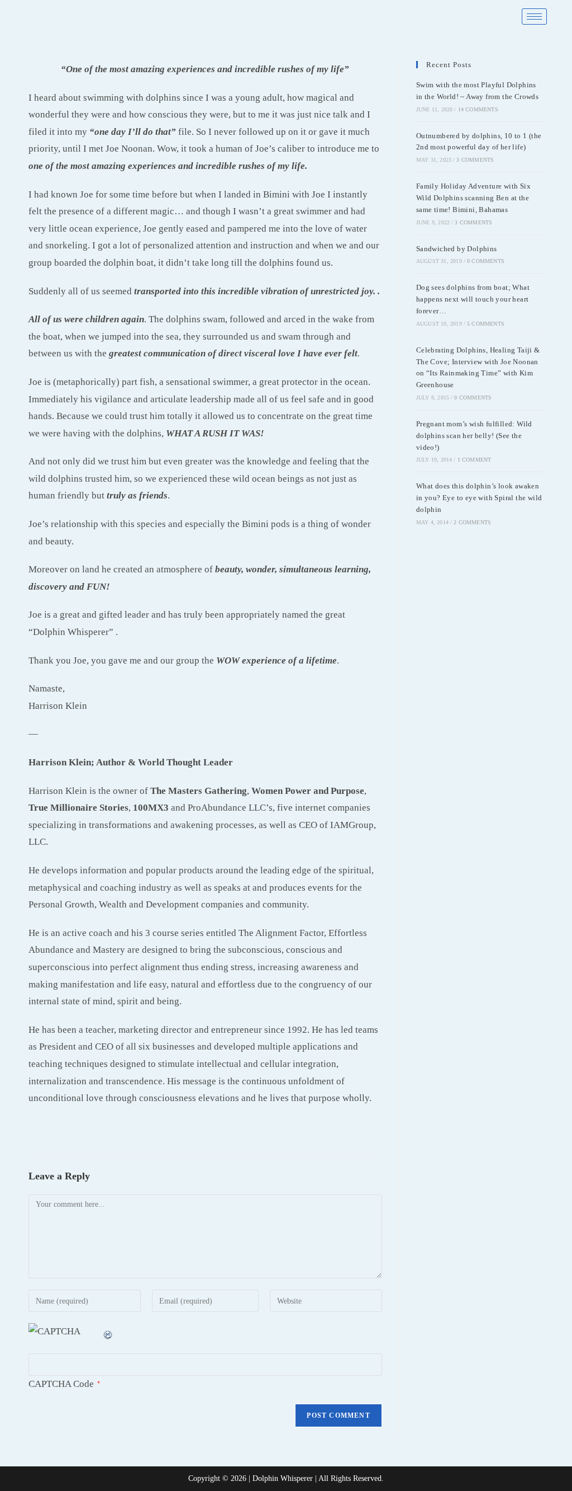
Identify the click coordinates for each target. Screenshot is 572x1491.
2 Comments (472, 522)
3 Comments (475, 160)
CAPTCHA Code (61, 1384)
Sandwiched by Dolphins (456, 248)
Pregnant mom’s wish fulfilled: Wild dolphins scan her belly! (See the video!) (474, 435)
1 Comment (474, 460)
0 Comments (485, 261)
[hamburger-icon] (534, 16)
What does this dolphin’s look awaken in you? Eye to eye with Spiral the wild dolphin (479, 498)
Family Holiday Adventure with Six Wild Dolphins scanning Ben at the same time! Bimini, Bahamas (473, 198)
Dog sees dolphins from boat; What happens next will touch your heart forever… (473, 299)
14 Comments (478, 109)
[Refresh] (108, 1331)
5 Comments (485, 324)
